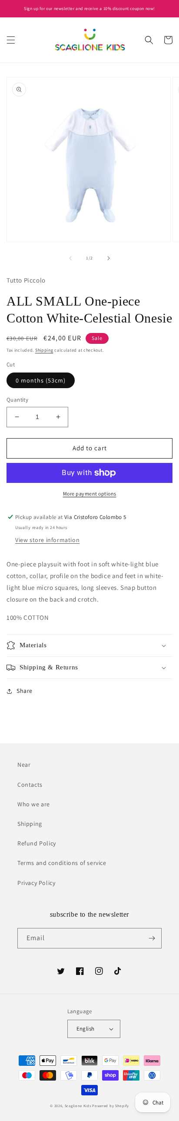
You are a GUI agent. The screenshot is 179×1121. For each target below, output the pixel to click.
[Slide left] (70, 258)
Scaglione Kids (78, 1105)
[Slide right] (108, 258)
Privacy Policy (36, 883)
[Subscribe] (151, 938)
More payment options (89, 493)
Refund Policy (36, 843)
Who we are (33, 804)
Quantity (17, 399)
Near (23, 764)
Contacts (30, 784)
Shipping (44, 350)
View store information (47, 540)
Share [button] (25, 691)
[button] (10, 40)
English (85, 1028)
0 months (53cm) (41, 380)
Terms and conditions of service (61, 863)
